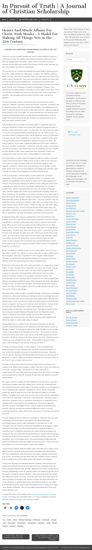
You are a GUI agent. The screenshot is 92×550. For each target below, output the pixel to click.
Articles (12, 20)
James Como (70, 203)
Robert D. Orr (71, 267)
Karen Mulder (71, 253)
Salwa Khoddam (72, 240)
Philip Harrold (71, 224)
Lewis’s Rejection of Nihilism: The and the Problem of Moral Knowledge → (47, 537)
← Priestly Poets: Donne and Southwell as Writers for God (13, 536)
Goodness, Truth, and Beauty (12, 27)
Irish (4, 523)
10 (21, 515)
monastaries (32, 523)
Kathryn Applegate (72, 198)
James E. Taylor (71, 325)
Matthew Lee (70, 243)
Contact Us (45, 20)
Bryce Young (70, 304)
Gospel (53, 520)
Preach (54, 523)
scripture (12, 526)
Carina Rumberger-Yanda (75, 301)
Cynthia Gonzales (72, 219)
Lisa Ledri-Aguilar (72, 245)
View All (24, 515)
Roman (5, 526)
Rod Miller (69, 256)
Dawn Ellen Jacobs (72, 232)
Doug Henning (71, 227)
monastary (41, 523)
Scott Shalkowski (72, 323)
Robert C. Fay (71, 214)
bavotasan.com (84, 547)
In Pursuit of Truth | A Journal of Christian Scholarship (44, 9)
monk (48, 523)
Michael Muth (71, 259)
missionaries (22, 523)
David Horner (70, 229)
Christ (15, 520)
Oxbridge (18, 499)
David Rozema (71, 280)
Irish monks (11, 523)
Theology (20, 526)
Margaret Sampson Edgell (75, 211)
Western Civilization (35, 27)
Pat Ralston (70, 275)
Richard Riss (70, 277)
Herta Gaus (70, 216)
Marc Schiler (70, 285)
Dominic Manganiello (73, 248)
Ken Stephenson (72, 290)
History (24, 27)
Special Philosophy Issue (28, 20)
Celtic (9, 520)
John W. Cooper (71, 317)
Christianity (36, 520)
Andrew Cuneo (71, 206)
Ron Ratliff (69, 272)
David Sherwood (72, 288)
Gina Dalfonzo (71, 208)
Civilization (45, 520)
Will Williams (70, 296)
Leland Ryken (71, 282)
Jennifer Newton (72, 261)
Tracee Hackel (71, 222)
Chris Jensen (70, 235)
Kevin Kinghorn (71, 320)
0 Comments (32, 44)
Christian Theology (25, 520)
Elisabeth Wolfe (71, 298)
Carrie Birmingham (72, 200)
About (4, 20)
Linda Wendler (71, 293)
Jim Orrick (69, 269)
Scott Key (69, 237)
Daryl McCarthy (8, 44)
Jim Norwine (70, 264)
